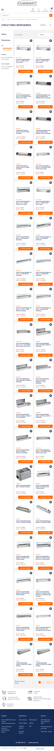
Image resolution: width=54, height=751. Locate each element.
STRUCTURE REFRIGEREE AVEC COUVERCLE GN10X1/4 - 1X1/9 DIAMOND (42, 381)
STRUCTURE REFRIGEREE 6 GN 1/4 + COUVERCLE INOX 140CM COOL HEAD (43, 167)
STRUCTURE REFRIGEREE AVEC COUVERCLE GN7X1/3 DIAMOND (43, 416)
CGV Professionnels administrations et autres (45, 721)
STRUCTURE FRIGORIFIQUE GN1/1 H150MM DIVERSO (23, 486)
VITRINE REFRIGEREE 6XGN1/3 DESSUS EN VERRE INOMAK (43, 664)
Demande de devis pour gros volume (46, 727)
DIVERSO (18, 483)
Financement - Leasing (46, 731)
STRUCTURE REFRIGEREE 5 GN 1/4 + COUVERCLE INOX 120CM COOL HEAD (23, 96)
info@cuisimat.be (33, 742)
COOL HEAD (19, 57)
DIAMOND (38, 93)
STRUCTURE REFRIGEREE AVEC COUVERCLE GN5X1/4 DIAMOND (43, 345)
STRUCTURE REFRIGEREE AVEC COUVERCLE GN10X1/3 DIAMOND (22, 451)
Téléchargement (33, 720)
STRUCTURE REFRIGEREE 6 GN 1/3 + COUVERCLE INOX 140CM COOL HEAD (43, 451)
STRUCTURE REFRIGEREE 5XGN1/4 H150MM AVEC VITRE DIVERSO (42, 487)
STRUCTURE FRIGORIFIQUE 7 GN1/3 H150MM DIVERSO (23, 521)
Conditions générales (21, 727)
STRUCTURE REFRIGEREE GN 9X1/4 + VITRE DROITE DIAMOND (43, 309)
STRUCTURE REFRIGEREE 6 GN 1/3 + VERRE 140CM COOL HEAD (43, 203)
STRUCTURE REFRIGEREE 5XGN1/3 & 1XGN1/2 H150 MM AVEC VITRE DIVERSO (43, 558)
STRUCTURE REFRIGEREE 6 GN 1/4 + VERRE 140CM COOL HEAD (43, 61)
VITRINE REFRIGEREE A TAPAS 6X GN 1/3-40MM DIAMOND (22, 132)
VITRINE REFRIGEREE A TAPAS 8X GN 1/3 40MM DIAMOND (22, 167)
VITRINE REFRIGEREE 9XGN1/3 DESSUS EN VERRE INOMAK (23, 664)
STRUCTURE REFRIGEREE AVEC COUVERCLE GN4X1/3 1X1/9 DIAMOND (23, 416)
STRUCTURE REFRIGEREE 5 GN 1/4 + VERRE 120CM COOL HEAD (23, 61)
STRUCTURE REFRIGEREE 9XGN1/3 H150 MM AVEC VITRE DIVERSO (23, 629)
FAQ (30, 726)
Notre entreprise (23, 720)
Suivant (49, 682)
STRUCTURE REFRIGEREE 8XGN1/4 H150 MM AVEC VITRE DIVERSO (23, 593)
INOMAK (18, 661)
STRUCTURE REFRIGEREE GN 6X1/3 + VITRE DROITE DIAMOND (43, 238)
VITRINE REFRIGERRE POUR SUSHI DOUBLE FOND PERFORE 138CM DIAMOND (43, 96)
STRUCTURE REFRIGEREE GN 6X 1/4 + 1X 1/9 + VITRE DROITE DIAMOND (23, 309)
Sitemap (31, 723)
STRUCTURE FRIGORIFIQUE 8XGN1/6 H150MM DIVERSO (43, 521)
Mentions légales (23, 723)
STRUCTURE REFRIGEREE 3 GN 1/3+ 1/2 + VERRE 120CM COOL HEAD (23, 203)
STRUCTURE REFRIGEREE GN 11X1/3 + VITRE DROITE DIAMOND (23, 274)
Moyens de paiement (21, 732)
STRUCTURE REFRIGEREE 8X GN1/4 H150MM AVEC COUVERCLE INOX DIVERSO (43, 629)
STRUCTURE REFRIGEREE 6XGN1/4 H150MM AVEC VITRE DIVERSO (22, 558)
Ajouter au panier (26, 71)
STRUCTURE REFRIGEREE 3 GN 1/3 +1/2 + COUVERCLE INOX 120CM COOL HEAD (23, 345)
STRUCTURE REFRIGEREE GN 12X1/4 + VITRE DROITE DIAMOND (43, 274)
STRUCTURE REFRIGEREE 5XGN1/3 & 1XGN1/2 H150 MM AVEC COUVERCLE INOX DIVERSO (43, 594)
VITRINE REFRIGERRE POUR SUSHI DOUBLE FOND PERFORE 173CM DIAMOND (43, 132)
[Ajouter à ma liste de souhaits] (31, 40)
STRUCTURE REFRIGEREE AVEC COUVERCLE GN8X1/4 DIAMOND (23, 380)
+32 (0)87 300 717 (21, 742)
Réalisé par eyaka (40, 748)
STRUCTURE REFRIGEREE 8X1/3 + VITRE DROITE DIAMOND (22, 238)
